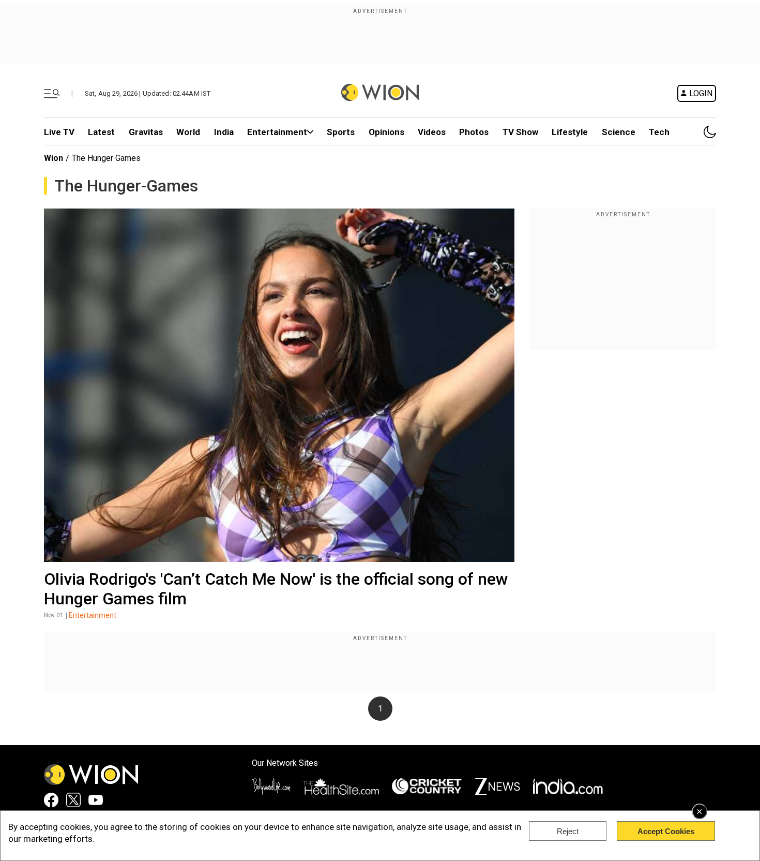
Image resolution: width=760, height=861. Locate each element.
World (188, 132)
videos (432, 132)
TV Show (520, 132)
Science (618, 132)
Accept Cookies (665, 831)
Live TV (59, 132)
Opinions (386, 132)
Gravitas (146, 132)
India (224, 132)
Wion (53, 158)
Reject (568, 831)
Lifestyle (570, 132)
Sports (341, 132)
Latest (101, 132)
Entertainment (277, 132)
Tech (659, 132)
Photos (474, 132)
